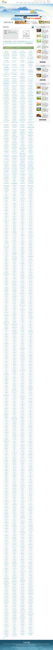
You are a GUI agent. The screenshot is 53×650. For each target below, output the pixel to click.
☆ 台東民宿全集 (28, 15)
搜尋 (32, 11)
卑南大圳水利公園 (21, 42)
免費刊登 (23, 647)
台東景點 (40, 2)
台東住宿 (17, 2)
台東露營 (21, 2)
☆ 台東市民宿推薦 (17, 15)
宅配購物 (44, 2)
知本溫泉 (5, 43)
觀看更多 (4, 638)
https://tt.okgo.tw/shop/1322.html (12, 33)
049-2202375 (35, 647)
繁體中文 (48, 0)
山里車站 (22, 43)
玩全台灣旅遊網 (17, 647)
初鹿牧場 (30, 41)
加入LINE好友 (39, 647)
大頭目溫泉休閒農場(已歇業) (28, 42)
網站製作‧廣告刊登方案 (28, 647)
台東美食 (28, 2)
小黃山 (24, 43)
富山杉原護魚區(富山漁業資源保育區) (12, 43)
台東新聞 (36, 2)
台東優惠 (32, 2)
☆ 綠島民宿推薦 (23, 15)
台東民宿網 (4, 2)
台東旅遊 (25, 2)
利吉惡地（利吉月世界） (15, 42)
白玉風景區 (18, 43)
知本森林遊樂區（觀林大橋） (8, 42)
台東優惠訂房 (48, 2)
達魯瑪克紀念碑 (27, 41)
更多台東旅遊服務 (42, 119)
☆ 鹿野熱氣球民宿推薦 (34, 15)
